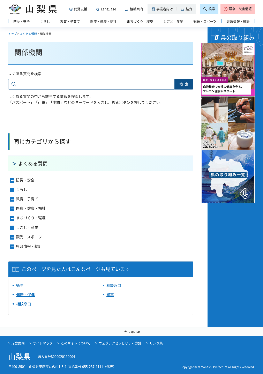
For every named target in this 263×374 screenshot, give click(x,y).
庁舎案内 (18, 343)
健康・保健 (25, 294)
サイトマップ (43, 343)
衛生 (20, 285)
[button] (79, 9)
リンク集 (156, 343)
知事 (110, 294)
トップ (12, 34)
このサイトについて (75, 343)
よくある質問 (28, 34)
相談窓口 (113, 285)
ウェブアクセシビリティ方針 (120, 343)
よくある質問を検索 (25, 73)
